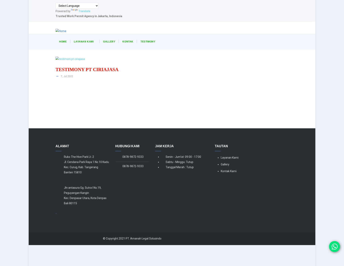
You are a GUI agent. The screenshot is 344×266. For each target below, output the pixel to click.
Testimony (148, 41)
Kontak (127, 41)
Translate (84, 11)
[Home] (61, 31)
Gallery (109, 41)
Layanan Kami (84, 41)
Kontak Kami (228, 171)
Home (63, 41)
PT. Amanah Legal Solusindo (143, 238)
